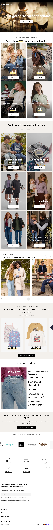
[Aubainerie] (6, 445)
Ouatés (32, 389)
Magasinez (13, 77)
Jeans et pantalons (34, 376)
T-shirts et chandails (34, 383)
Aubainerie (7, 524)
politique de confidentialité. (13, 500)
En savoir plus (8, 471)
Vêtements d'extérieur (35, 403)
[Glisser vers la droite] (50, 256)
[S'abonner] (29, 494)
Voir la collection (26, 21)
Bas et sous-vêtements (36, 395)
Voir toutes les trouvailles (26, 355)
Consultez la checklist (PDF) (26, 427)
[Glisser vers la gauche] (46, 256)
